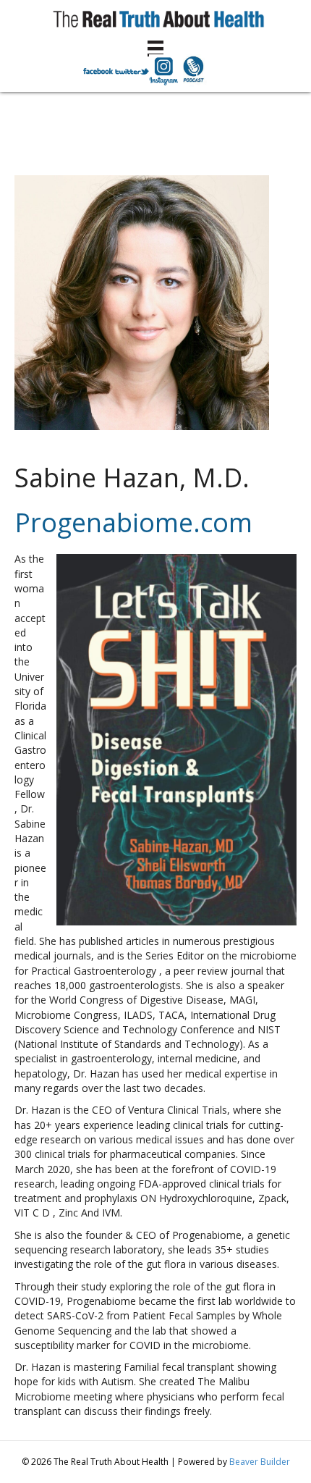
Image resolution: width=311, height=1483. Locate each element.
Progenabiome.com (133, 522)
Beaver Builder (259, 1461)
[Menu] (155, 48)
